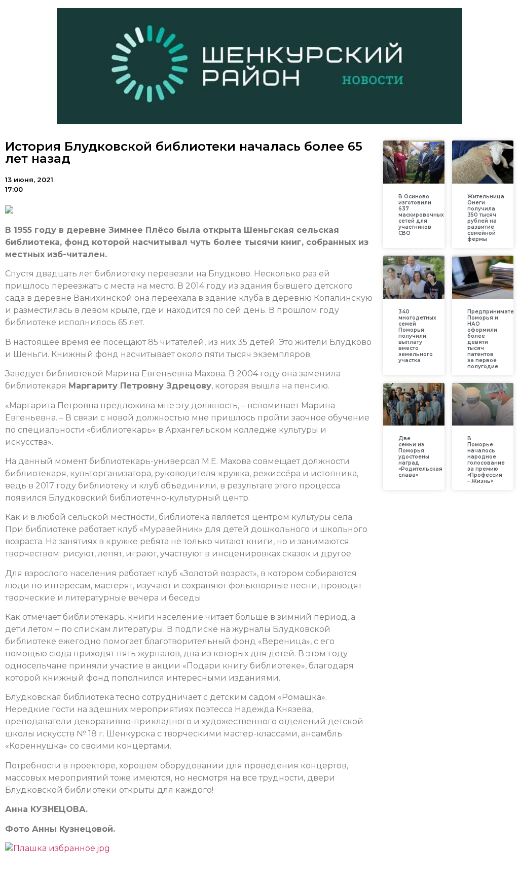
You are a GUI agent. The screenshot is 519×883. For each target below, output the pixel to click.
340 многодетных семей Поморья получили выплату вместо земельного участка (417, 336)
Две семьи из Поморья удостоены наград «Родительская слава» (420, 456)
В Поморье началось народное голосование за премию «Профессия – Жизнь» (486, 459)
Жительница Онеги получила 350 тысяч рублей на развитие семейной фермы (485, 217)
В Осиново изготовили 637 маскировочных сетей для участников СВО (421, 214)
